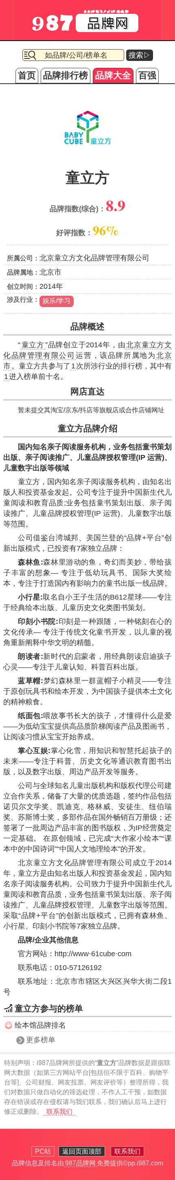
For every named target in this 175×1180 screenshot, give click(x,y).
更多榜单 (40, 1040)
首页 (27, 75)
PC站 (43, 1151)
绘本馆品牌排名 (40, 1025)
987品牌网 (80, 1163)
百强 (147, 75)
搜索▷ (140, 55)
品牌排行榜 (65, 75)
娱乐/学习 (56, 300)
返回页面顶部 (81, 1151)
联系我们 (59, 1111)
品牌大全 (113, 75)
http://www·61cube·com (93, 954)
